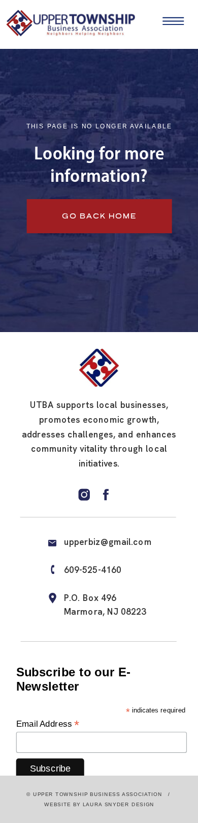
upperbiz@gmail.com (108, 541)
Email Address (47, 724)
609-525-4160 (93, 569)
